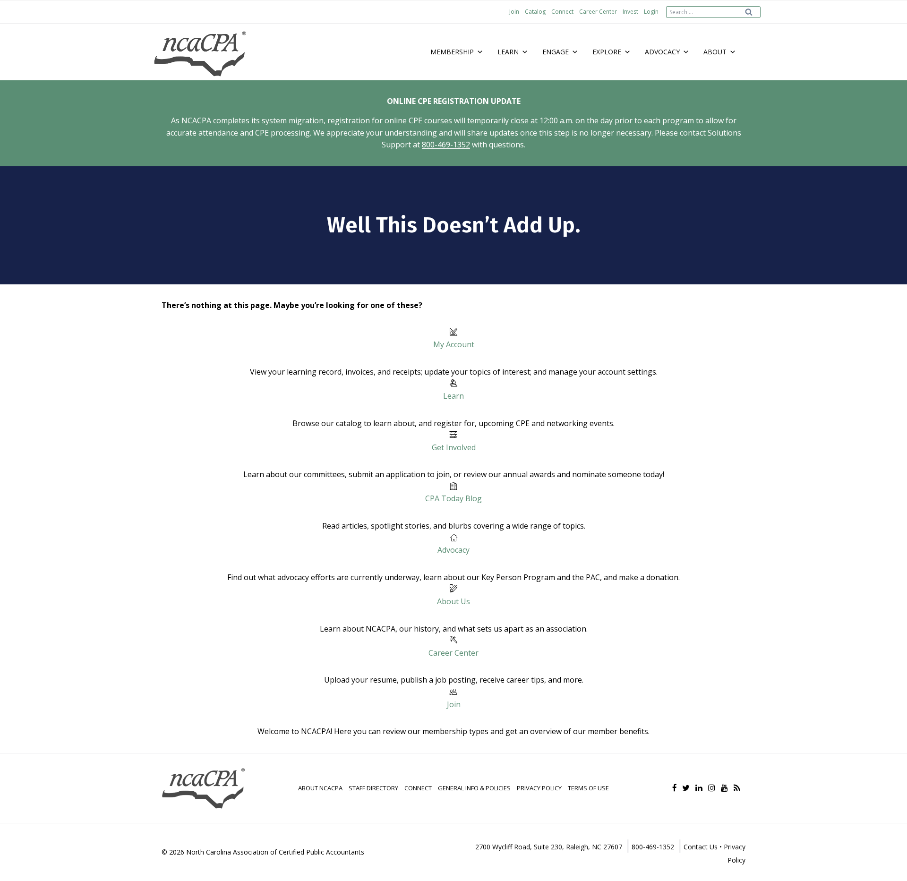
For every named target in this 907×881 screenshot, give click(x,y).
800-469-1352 (446, 144)
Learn (453, 396)
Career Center (598, 12)
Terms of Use (588, 788)
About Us (453, 601)
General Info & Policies (474, 788)
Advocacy (453, 550)
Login (651, 12)
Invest (630, 12)
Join (514, 12)
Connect (562, 12)
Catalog (535, 12)
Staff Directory (373, 788)
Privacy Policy (539, 788)
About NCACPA (320, 788)
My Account (453, 344)
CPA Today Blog (453, 498)
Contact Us (701, 846)
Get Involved (454, 447)
